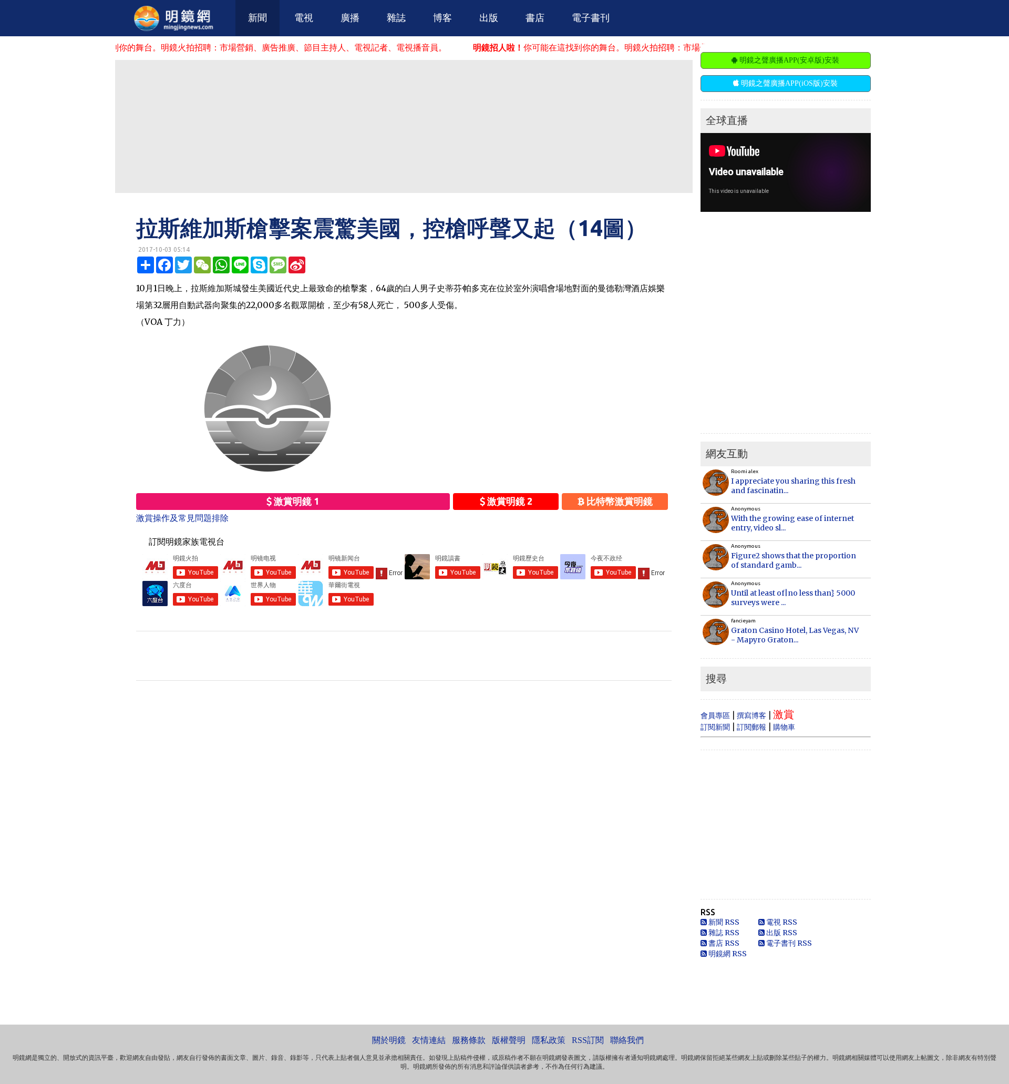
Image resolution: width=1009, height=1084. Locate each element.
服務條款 (469, 1040)
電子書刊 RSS (788, 943)
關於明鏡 (389, 1040)
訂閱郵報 (751, 727)
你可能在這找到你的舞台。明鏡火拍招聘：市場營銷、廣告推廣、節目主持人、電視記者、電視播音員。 (647, 47)
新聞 (257, 18)
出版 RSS (781, 932)
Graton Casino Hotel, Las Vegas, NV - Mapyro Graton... (795, 635)
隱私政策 (548, 1040)
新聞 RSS (723, 922)
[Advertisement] (403, 125)
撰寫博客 (751, 715)
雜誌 (396, 18)
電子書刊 (591, 18)
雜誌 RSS (723, 932)
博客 (442, 18)
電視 (303, 18)
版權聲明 (509, 1040)
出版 (488, 18)
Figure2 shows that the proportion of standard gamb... (793, 560)
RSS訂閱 (588, 1040)
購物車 (784, 727)
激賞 (783, 714)
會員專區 (715, 715)
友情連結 (429, 1040)
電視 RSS (781, 922)
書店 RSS (723, 943)
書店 (535, 18)
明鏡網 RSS (727, 953)
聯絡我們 (627, 1040)
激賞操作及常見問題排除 (182, 518)
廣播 (350, 18)
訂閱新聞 (715, 727)
